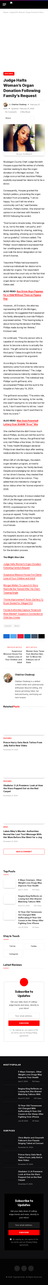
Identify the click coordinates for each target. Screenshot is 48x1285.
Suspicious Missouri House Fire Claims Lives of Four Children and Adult (12, 657)
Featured (9, 74)
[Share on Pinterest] (23, 118)
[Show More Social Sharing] (32, 118)
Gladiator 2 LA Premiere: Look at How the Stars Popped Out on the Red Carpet (23, 788)
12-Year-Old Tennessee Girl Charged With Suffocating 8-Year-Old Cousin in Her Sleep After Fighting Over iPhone (30, 918)
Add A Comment (24, 852)
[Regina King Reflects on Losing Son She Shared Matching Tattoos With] (9, 899)
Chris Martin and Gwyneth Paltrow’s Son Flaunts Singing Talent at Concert (31, 1140)
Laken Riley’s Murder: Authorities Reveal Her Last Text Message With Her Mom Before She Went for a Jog (22, 834)
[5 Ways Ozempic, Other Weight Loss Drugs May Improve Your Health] (9, 883)
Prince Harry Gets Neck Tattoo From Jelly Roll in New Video (30, 1157)
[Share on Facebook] (14, 118)
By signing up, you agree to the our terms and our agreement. (24, 1033)
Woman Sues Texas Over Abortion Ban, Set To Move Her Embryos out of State (35, 657)
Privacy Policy (31, 1033)
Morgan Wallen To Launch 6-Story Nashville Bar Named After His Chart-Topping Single (21, 589)
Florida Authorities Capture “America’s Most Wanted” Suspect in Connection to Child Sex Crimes (23, 614)
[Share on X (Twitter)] (19, 118)
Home (5, 12)
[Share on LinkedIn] (27, 118)
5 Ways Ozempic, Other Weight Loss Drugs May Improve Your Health (30, 883)
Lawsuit (8, 626)
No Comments (11, 112)
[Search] (44, 4)
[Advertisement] (24, 42)
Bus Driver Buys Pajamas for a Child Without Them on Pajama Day (23, 295)
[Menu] (4, 4)
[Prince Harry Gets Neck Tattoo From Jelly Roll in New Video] (24, 723)
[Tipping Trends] (24, 4)
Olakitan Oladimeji (19, 104)
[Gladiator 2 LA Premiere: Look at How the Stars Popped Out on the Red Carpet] (24, 766)
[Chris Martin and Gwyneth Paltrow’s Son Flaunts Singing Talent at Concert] (9, 1141)
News (17, 626)
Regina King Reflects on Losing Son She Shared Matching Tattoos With (30, 899)
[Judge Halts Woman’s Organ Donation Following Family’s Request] (24, 137)
